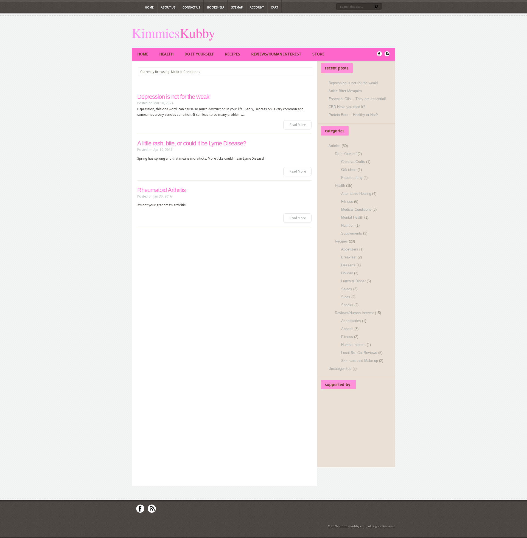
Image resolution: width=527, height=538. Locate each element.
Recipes (232, 54)
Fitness (347, 201)
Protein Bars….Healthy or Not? (353, 115)
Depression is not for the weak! (174, 96)
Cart (274, 7)
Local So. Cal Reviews (359, 353)
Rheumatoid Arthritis (161, 190)
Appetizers (349, 249)
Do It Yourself (199, 54)
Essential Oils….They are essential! (357, 99)
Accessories (351, 321)
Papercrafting (351, 178)
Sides (345, 297)
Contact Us (191, 7)
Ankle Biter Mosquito (345, 91)
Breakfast (349, 257)
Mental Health (352, 217)
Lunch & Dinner (353, 281)
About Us (168, 7)
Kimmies (156, 32)
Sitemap (237, 7)
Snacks (347, 305)
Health (166, 54)
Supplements (351, 233)
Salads (346, 289)
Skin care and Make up (359, 361)
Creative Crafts (353, 162)
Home (149, 7)
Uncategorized (340, 369)
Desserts (348, 265)
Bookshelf (215, 7)
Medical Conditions (356, 209)
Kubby (197, 32)
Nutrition (347, 225)
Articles (335, 146)
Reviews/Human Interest (276, 54)
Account (257, 7)
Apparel (347, 329)
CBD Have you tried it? (347, 107)
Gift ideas (349, 170)
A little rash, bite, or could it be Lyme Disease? (191, 143)
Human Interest (353, 345)
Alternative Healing (356, 193)
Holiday (347, 273)
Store (318, 54)
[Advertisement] (356, 429)
